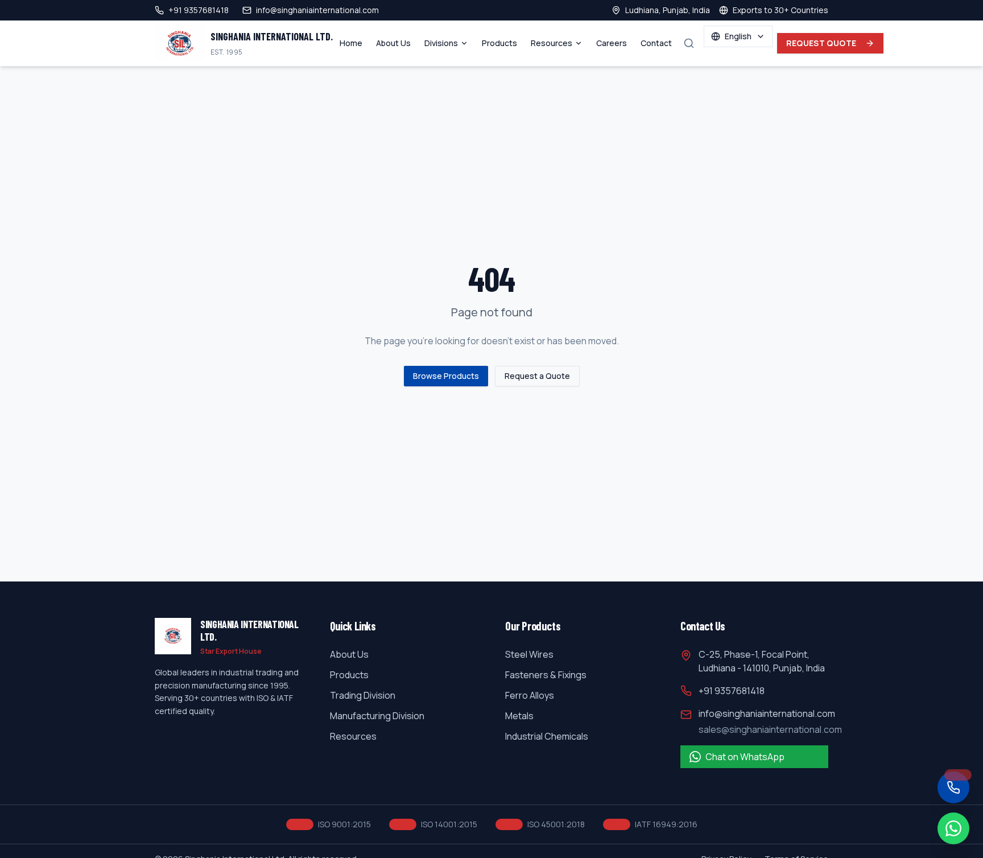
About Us (393, 43)
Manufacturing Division (377, 716)
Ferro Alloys (529, 695)
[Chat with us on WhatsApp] (953, 828)
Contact (656, 43)
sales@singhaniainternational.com (770, 729)
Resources (551, 43)
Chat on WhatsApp (744, 756)
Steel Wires (529, 654)
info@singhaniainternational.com (767, 713)
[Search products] (689, 43)
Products (499, 43)
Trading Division (362, 695)
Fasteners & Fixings (546, 675)
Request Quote (821, 43)
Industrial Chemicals (546, 736)
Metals (519, 716)
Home (351, 43)
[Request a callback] (953, 787)
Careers (611, 43)
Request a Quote (537, 375)
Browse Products (446, 375)
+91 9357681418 (732, 690)
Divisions (441, 43)
